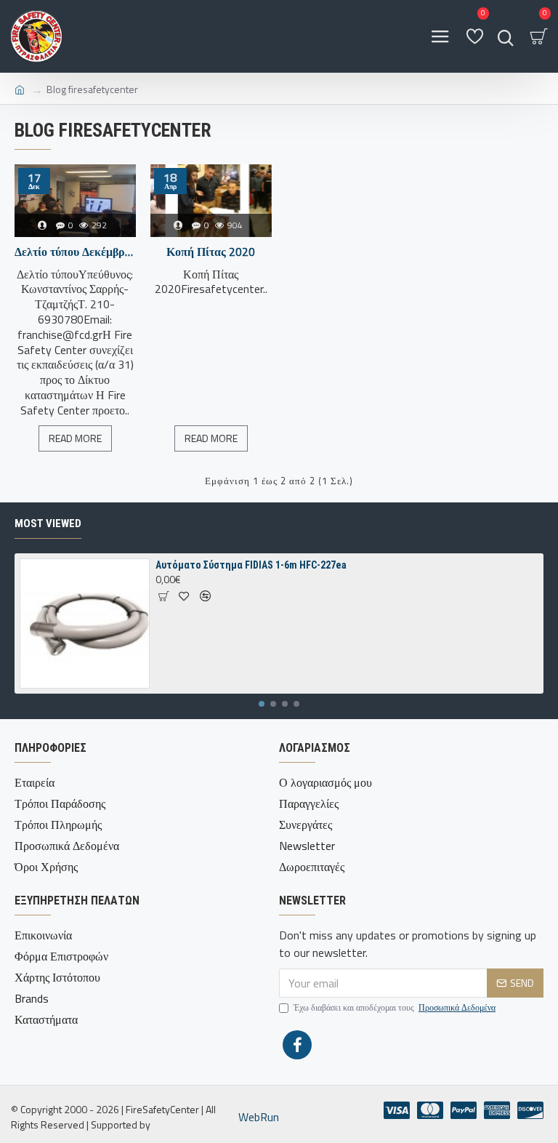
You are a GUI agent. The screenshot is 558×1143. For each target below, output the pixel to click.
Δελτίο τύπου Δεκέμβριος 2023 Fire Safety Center (75, 252)
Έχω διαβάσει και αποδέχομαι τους (395, 1007)
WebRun (258, 1117)
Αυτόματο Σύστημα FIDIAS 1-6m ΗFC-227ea (251, 565)
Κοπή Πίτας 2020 (210, 252)
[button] (261, 704)
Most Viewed (48, 523)
